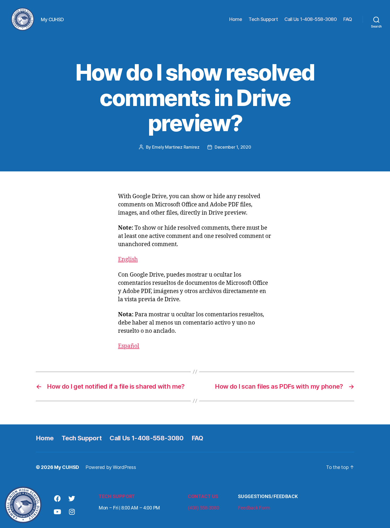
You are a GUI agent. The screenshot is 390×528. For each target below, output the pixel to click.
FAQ (347, 19)
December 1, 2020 (233, 147)
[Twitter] (72, 498)
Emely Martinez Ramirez (176, 147)
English (128, 259)
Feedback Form (254, 508)
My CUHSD (66, 467)
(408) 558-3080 (203, 508)
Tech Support (263, 19)
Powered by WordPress (110, 467)
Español (128, 346)
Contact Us (203, 496)
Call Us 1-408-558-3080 (310, 19)
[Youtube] (57, 511)
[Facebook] (57, 498)
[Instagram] (72, 511)
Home (235, 19)
